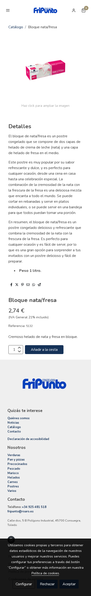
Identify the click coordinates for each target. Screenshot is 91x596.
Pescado (13, 469)
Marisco (13, 473)
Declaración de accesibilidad (28, 439)
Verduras (13, 455)
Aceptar (69, 584)
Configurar (24, 584)
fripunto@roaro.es (20, 511)
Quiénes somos (18, 418)
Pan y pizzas (16, 460)
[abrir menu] (8, 10)
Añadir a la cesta (44, 349)
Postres (13, 486)
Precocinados (17, 464)
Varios (11, 491)
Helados (13, 477)
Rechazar (47, 584)
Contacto (14, 431)
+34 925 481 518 (34, 507)
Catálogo (15, 27)
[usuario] (74, 10)
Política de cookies (45, 573)
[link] (46, 10)
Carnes (12, 482)
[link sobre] (45, 386)
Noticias (13, 423)
